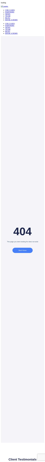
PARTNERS (9, 12)
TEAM (7, 16)
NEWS (7, 14)
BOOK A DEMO (11, 20)
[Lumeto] (4, 6)
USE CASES (10, 10)
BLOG (7, 18)
